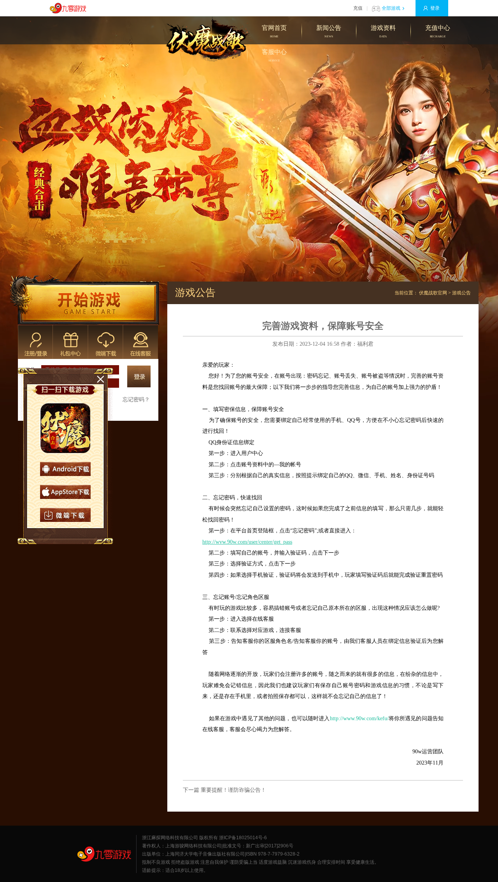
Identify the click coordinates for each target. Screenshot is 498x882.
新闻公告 (328, 31)
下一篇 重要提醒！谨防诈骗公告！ (224, 790)
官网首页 (274, 31)
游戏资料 (383, 31)
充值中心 (437, 31)
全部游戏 (391, 8)
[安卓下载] (65, 469)
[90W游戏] (104, 854)
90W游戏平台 (70, 8)
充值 (358, 8)
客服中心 (274, 55)
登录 (435, 8)
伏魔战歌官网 (433, 293)
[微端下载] (65, 515)
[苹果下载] (65, 492)
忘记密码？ (136, 399)
